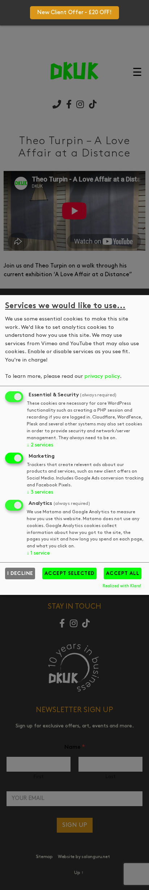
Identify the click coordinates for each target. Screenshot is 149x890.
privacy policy (102, 376)
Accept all (123, 573)
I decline (20, 573)
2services (40, 445)
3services (40, 492)
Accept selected (69, 573)
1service (38, 553)
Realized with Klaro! (122, 586)
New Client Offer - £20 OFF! (74, 13)
